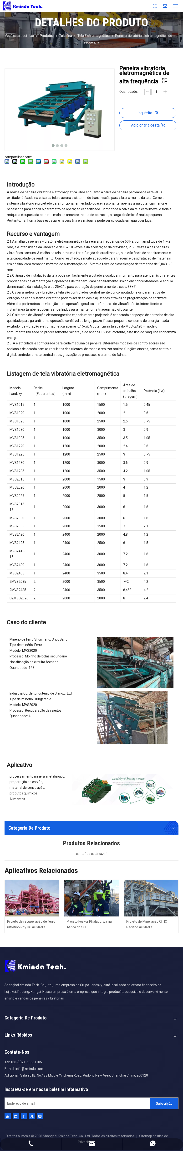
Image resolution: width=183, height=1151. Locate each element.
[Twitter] (32, 1116)
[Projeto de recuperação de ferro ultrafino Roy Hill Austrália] (32, 898)
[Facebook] (24, 1116)
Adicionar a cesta (145, 125)
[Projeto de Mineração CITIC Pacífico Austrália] (151, 898)
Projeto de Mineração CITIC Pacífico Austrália (146, 924)
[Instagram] (40, 1116)
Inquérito (144, 113)
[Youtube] (8, 1116)
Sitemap (145, 1136)
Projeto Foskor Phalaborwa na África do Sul (89, 924)
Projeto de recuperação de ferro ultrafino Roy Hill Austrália (31, 924)
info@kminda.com (29, 1069)
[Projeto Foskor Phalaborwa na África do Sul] (91, 898)
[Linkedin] (16, 1116)
